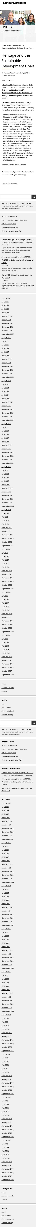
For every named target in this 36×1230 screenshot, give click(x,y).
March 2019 (6, 610)
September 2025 (8, 334)
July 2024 (5, 384)
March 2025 (6, 356)
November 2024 (8, 370)
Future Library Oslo (9, 224)
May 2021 (5, 517)
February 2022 (7, 488)
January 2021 (6, 531)
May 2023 (5, 434)
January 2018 (6, 660)
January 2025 (6, 363)
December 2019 (7, 578)
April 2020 (5, 563)
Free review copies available (13, 45)
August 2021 (6, 510)
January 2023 (6, 449)
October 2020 (7, 542)
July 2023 (5, 427)
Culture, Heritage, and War (12, 231)
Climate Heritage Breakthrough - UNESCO (17, 239)
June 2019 (5, 599)
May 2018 (5, 646)
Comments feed (8, 711)
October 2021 (7, 502)
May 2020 (5, 560)
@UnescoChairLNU (12, 208)
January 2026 (6, 320)
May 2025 (5, 348)
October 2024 (7, 373)
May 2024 (5, 391)
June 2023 (5, 431)
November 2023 (8, 413)
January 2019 (6, 617)
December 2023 (7, 409)
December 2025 (7, 323)
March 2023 (6, 442)
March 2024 (6, 399)
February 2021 (7, 528)
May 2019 (5, 603)
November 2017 (8, 667)
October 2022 (7, 459)
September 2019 (8, 589)
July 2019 (5, 596)
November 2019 (8, 581)
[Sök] (34, 196)
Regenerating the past (10, 227)
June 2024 (5, 388)
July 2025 (5, 341)
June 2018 (5, 642)
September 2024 (8, 377)
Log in (4, 704)
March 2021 (6, 524)
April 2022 (5, 481)
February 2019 (7, 614)
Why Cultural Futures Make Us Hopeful (18, 242)
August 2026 (6, 298)
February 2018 (7, 657)
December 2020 (7, 535)
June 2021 (5, 513)
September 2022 (8, 463)
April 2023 (5, 438)
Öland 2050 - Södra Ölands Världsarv (15, 275)
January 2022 (6, 492)
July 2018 (5, 639)
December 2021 (7, 495)
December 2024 (7, 366)
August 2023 (6, 424)
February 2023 (7, 445)
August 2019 (6, 592)
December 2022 (7, 452)
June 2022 (5, 474)
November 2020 (8, 538)
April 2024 (5, 395)
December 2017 (7, 664)
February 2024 (7, 402)
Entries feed (6, 707)
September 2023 (8, 420)
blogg (24, 175)
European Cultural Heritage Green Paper (18, 48)
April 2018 (5, 649)
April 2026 (5, 309)
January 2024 (6, 406)
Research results (8, 688)
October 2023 (7, 416)
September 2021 (8, 506)
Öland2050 (6, 278)
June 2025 (5, 345)
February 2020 (7, 571)
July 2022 (5, 470)
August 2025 (6, 338)
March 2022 (6, 485)
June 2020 (5, 556)
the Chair (24, 203)
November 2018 (8, 624)
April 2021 (5, 520)
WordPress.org (7, 715)
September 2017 (8, 675)
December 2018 (7, 621)
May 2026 (5, 305)
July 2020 (5, 553)
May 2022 (5, 477)
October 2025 (7, 330)
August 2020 (6, 549)
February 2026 (7, 316)
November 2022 (8, 456)
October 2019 (7, 585)
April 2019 (5, 606)
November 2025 (8, 327)
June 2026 (5, 302)
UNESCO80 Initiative (9, 217)
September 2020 (8, 546)
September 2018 (8, 632)
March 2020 (6, 567)
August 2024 (6, 381)
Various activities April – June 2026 (14, 220)
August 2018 (6, 635)
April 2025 (5, 352)
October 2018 (7, 628)
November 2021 (8, 499)
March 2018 (6, 653)
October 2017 (7, 671)
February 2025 (7, 359)
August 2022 (6, 467)
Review (4, 691)
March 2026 (6, 313)
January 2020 (6, 574)
